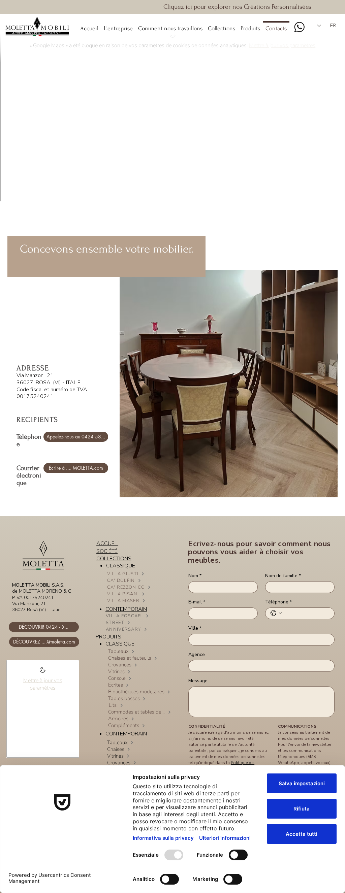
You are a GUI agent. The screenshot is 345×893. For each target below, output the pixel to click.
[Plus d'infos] (42, 672)
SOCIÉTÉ (107, 551)
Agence (196, 654)
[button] (221, 25)
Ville (194, 628)
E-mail (196, 602)
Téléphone (278, 602)
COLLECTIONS (113, 558)
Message (198, 681)
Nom (194, 575)
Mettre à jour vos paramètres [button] (42, 684)
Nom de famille (283, 575)
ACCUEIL (107, 543)
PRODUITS (108, 636)
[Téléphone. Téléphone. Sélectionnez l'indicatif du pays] (276, 613)
